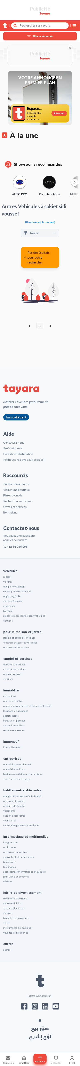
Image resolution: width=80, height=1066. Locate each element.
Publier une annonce (16, 484)
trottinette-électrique (15, 898)
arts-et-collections (13, 908)
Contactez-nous (13, 442)
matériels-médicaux (14, 769)
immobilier (11, 690)
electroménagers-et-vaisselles (20, 642)
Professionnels (13, 448)
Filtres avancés (12, 495)
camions (8, 620)
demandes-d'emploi (14, 664)
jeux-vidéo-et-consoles (16, 876)
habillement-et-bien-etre (22, 790)
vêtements (9, 810)
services (8, 679)
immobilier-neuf (12, 747)
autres (8, 944)
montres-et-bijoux (13, 801)
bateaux (7, 610)
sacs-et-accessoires (14, 815)
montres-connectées (15, 852)
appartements (11, 715)
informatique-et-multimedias (25, 836)
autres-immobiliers (14, 725)
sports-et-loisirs (12, 903)
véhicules (10, 571)
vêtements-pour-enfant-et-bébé (21, 825)
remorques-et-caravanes (17, 591)
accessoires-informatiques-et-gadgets (24, 871)
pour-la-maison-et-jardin (22, 632)
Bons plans (10, 512)
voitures (8, 581)
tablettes (8, 881)
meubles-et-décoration (16, 647)
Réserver (59, 113)
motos (6, 576)
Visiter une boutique (16, 489)
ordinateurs (9, 847)
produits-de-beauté (14, 805)
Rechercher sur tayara (17, 501)
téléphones (9, 866)
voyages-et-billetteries (15, 932)
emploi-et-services (17, 658)
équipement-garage (14, 586)
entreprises (12, 758)
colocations (9, 696)
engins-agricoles (12, 596)
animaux (8, 913)
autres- (7, 949)
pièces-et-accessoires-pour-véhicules (24, 615)
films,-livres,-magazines (16, 918)
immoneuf (11, 741)
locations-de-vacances (15, 710)
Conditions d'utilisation (18, 454)
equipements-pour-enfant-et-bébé (22, 796)
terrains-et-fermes (13, 730)
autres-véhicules (12, 601)
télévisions (9, 861)
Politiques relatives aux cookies (23, 459)
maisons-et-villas (12, 701)
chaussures (9, 820)
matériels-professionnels (17, 764)
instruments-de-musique (17, 927)
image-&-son (10, 842)
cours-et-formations (14, 669)
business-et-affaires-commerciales (22, 774)
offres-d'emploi (11, 674)
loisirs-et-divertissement (22, 892)
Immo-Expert (16, 417)
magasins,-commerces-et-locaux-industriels (27, 705)
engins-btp (9, 606)
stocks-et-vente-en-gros (16, 779)
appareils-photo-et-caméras (18, 857)
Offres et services (15, 506)
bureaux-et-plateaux (14, 720)
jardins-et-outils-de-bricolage (19, 637)
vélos (6, 922)
